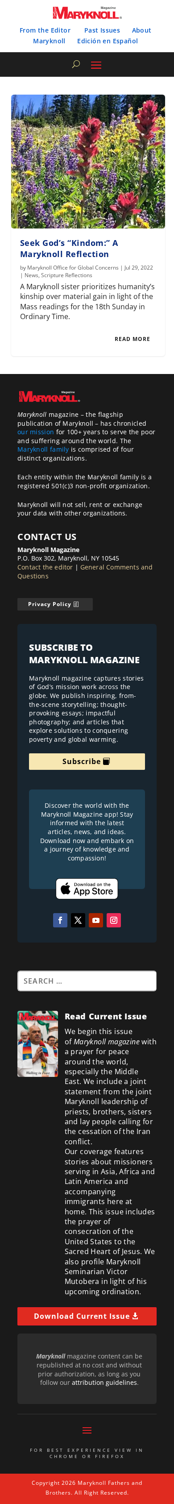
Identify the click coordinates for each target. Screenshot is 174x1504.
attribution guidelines (104, 1382)
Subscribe (81, 761)
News (31, 275)
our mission (35, 432)
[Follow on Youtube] (96, 920)
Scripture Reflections (66, 275)
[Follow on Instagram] (114, 920)
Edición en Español (107, 41)
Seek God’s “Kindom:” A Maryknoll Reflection (69, 248)
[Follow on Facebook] (60, 920)
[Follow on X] (78, 920)
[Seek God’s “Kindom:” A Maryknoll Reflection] (88, 162)
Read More (132, 339)
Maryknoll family (43, 449)
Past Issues (102, 30)
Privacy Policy (49, 604)
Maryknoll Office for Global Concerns (73, 267)
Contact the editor (45, 567)
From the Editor (45, 30)
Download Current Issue (82, 1316)
